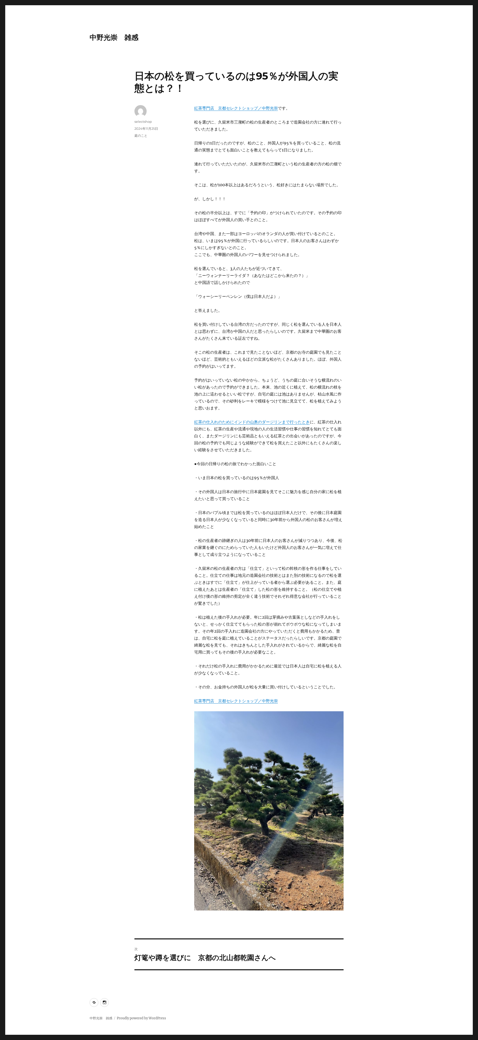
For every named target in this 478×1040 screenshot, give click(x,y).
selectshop (143, 122)
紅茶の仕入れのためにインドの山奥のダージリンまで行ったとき (252, 421)
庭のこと (140, 135)
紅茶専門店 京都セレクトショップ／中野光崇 (236, 108)
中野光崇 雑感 (114, 37)
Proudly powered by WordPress (141, 1018)
